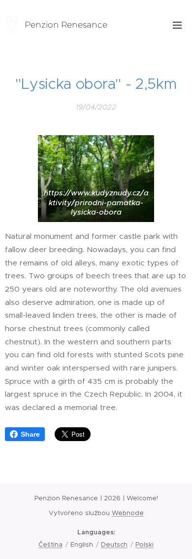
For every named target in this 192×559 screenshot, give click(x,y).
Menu (177, 25)
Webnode (128, 513)
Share (30, 434)
